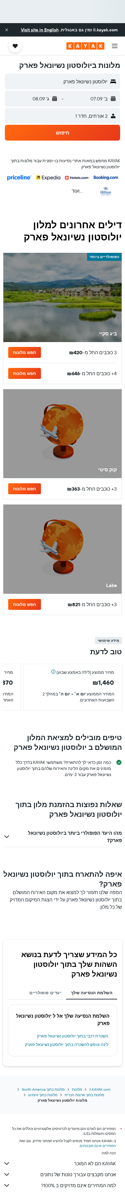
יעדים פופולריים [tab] (45, 992)
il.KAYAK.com (99, 1089)
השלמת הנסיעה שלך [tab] (91, 992)
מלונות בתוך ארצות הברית (84, 1095)
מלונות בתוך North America (43, 1089)
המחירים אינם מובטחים (98, 1145)
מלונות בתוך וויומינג (42, 1095)
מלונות (77, 1089)
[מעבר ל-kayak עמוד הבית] (85, 46)
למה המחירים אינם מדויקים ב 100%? (78, 1185)
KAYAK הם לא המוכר (95, 1163)
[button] (6, 30)
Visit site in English (40, 30)
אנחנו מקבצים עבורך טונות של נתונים (78, 1174)
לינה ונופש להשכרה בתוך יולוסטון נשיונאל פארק (66, 1044)
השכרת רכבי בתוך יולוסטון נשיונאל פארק (72, 1036)
